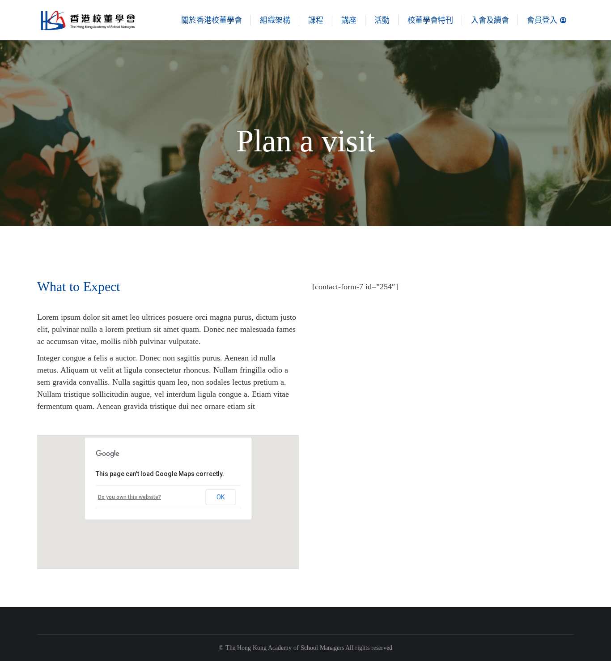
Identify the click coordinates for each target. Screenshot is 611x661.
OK (220, 497)
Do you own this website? (129, 497)
